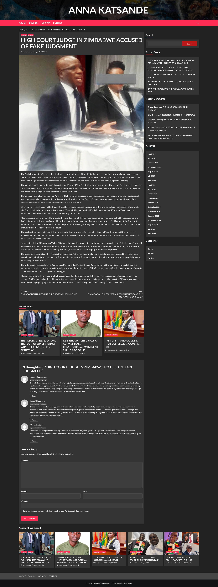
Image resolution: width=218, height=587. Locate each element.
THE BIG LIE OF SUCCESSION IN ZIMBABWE (177, 115)
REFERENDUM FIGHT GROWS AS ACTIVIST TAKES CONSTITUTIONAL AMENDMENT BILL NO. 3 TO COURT (170, 68)
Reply (34, 396)
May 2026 (151, 154)
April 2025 (152, 189)
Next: (115, 294)
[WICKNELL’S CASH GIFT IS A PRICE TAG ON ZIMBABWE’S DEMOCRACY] (145, 543)
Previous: (49, 292)
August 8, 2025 (39, 52)
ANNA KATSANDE (108, 10)
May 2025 (151, 185)
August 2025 (153, 172)
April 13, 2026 (146, 563)
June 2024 (152, 234)
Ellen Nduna (152, 115)
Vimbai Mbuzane (154, 135)
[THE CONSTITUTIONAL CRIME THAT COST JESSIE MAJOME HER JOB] (124, 323)
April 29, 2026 (121, 350)
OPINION (45, 23)
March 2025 (152, 194)
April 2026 (152, 158)
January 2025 (153, 203)
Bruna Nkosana (154, 107)
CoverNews (116, 583)
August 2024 (153, 225)
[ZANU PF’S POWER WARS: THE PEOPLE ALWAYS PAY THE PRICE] (181, 543)
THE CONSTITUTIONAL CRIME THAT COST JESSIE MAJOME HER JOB (122, 343)
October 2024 (153, 216)
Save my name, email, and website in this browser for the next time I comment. (56, 511)
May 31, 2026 (37, 353)
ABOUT (22, 23)
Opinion (23, 35)
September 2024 (154, 220)
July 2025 (151, 176)
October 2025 (153, 163)
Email (85, 491)
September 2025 (154, 167)
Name (24, 491)
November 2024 (154, 211)
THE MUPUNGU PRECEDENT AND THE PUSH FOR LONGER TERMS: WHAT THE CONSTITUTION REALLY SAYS (171, 61)
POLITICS (57, 23)
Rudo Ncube (153, 127)
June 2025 (152, 180)
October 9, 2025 (183, 563)
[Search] (197, 23)
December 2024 (154, 207)
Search (149, 35)
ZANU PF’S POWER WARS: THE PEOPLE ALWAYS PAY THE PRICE (171, 90)
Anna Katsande (27, 52)
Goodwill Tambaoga (156, 120)
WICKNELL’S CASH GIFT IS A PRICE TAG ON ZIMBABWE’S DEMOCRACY (170, 83)
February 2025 (153, 198)
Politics (30, 35)
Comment (25, 460)
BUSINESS (34, 23)
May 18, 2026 (79, 353)
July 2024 (151, 229)
